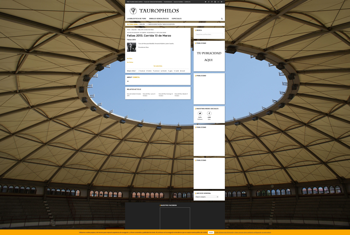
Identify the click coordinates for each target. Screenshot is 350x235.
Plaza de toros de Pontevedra (153, 1)
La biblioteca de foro (136, 18)
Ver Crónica (130, 62)
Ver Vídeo (129, 58)
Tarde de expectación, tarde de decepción (154, 24)
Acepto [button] (211, 232)
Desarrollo (133, 29)
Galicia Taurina (178, 1)
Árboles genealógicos (159, 18)
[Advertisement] (209, 89)
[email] (128, 81)
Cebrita (144, 32)
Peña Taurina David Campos (134, 1)
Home (128, 29)
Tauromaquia (168, 1)
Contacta (187, 1)
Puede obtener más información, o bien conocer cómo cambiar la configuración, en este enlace (242, 232)
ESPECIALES (176, 18)
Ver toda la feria (158, 66)
